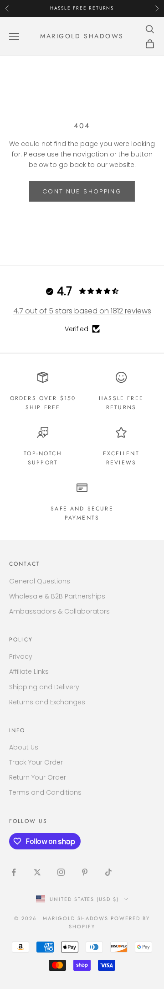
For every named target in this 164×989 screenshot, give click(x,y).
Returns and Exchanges (47, 702)
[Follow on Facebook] (13, 872)
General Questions (39, 581)
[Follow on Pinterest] (84, 872)
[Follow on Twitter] (37, 872)
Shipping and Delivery (44, 687)
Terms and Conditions (45, 792)
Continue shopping (82, 191)
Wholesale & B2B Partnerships (57, 596)
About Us (23, 747)
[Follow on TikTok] (108, 872)
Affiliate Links (29, 671)
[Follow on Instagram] (61, 872)
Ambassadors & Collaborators (59, 611)
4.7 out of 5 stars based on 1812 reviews (82, 311)
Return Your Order (37, 777)
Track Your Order (36, 762)
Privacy (20, 656)
